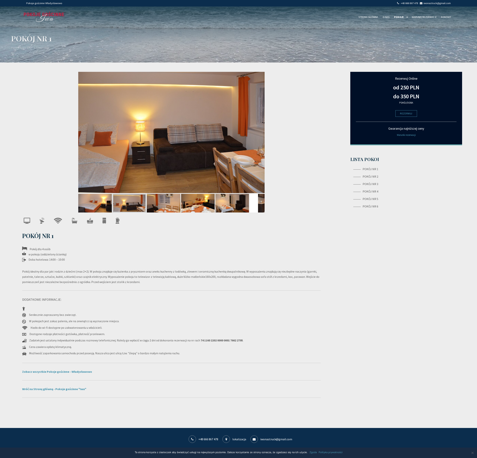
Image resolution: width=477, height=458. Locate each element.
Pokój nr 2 (370, 176)
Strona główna (368, 17)
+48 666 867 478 (208, 439)
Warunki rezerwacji (424, 17)
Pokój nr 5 (370, 199)
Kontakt (446, 17)
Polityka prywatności (330, 452)
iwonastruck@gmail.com (276, 439)
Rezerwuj (406, 113)
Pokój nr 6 (370, 206)
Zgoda (313, 452)
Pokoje (399, 17)
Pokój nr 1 (370, 169)
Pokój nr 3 (370, 184)
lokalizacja (239, 439)
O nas (386, 17)
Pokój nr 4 (370, 191)
